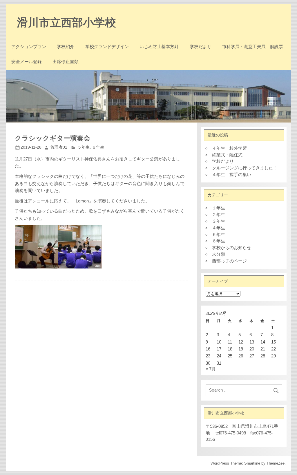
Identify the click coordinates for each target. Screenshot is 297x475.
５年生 (83, 147)
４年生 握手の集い (231, 174)
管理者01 (58, 147)
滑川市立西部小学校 (66, 21)
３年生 (218, 221)
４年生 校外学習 (229, 148)
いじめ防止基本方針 (159, 46)
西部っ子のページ (229, 260)
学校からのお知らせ (231, 247)
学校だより (200, 46)
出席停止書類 (65, 61)
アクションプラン (28, 46)
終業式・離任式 (227, 154)
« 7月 (211, 368)
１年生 (218, 207)
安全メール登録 (26, 61)
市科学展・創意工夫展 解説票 (252, 46)
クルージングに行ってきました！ (244, 167)
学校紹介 (65, 46)
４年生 (218, 227)
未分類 (218, 254)
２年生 (218, 214)
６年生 (98, 147)
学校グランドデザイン (107, 46)
